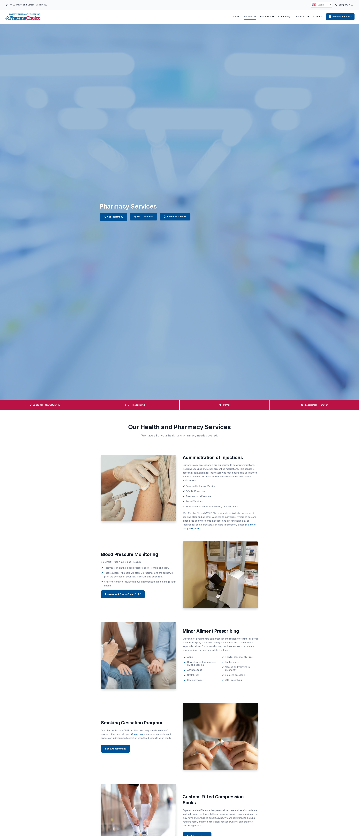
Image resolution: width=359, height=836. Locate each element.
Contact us (137, 734)
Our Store (265, 16)
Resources (300, 16)
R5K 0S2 (43, 5)
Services (248, 16)
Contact (317, 16)
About (236, 16)
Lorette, (31, 5)
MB (37, 5)
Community (284, 16)
